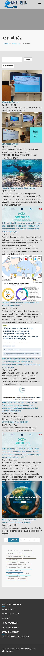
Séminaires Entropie (10, 144)
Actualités (16, 44)
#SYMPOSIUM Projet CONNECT (15, 422)
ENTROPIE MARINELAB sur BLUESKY (15, 637)
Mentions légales (8, 609)
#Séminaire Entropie (10, 102)
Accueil (7, 44)
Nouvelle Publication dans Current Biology (19, 188)
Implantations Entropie (10, 627)
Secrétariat (6, 618)
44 (33, 540)
